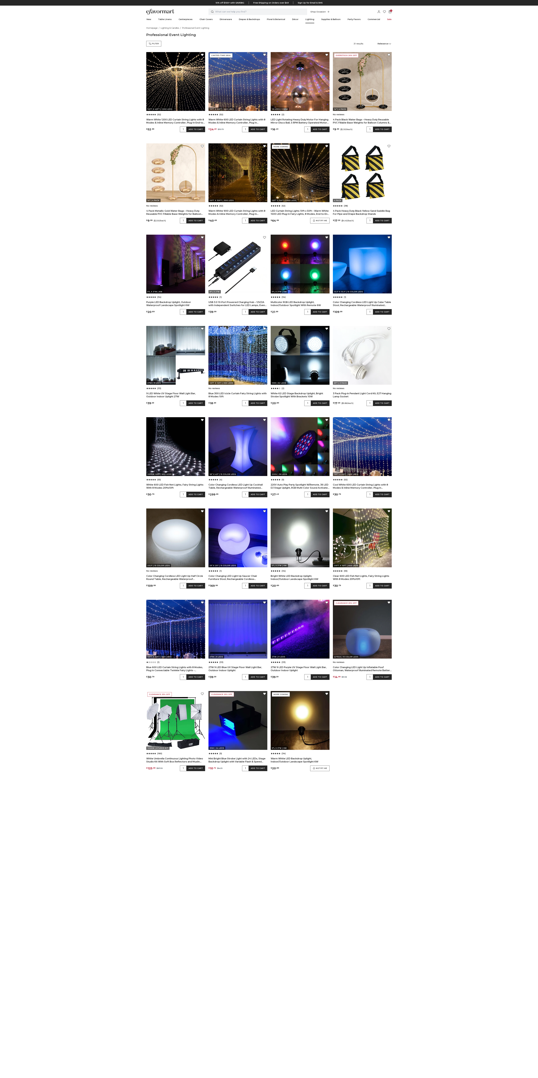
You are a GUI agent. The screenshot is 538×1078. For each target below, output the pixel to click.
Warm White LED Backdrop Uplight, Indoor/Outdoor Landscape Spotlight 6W (294, 760)
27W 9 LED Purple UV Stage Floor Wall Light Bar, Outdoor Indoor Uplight (299, 669)
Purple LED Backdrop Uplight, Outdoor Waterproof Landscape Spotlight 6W (168, 304)
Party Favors (354, 19)
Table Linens (165, 19)
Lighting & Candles (170, 28)
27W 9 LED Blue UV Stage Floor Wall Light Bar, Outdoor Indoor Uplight (235, 669)
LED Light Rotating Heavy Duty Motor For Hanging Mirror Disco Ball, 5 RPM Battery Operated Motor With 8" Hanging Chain (299, 121)
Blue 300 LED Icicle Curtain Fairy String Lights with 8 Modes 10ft (237, 395)
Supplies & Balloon (331, 19)
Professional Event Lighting (195, 28)
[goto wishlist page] (384, 11)
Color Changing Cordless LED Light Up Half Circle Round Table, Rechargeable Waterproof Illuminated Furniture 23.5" (174, 578)
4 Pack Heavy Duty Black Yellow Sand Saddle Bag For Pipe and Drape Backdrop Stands (361, 212)
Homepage (152, 28)
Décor (295, 19)
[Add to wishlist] (202, 55)
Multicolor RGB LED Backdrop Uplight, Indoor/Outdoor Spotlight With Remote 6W (296, 304)
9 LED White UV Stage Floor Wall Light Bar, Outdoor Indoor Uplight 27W (171, 395)
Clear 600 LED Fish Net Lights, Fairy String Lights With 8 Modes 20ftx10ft (361, 577)
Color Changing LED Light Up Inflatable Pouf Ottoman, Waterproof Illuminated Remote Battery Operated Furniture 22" (362, 669)
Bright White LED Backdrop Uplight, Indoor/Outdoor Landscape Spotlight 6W (294, 577)
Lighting (309, 19)
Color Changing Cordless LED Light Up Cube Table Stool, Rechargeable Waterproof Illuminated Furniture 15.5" (362, 304)
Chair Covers (206, 19)
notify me (321, 221)
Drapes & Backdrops (249, 19)
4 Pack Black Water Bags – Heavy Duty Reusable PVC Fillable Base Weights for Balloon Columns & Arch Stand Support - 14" (361, 121)
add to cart (196, 129)
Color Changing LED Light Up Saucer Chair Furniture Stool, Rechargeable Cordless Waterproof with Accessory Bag (232, 578)
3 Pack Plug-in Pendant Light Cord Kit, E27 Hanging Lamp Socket (362, 395)
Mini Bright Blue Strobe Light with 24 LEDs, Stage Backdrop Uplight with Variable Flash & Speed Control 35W (236, 760)
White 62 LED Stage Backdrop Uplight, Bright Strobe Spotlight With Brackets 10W (297, 395)
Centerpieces (186, 19)
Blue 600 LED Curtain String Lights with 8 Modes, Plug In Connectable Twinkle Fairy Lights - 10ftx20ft (174, 669)
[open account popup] (379, 11)
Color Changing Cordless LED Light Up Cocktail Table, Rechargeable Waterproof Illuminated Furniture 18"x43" (235, 486)
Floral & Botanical (276, 19)
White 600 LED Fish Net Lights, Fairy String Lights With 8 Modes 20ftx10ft (174, 486)
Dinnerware (226, 19)
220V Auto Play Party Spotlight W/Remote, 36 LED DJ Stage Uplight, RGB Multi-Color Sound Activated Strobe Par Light (300, 486)
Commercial (374, 19)
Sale (389, 19)
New (149, 19)
